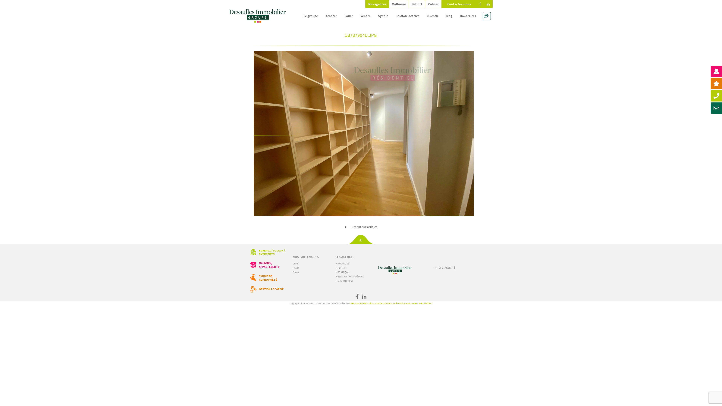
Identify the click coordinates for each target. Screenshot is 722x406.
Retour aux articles (364, 227)
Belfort (417, 4)
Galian (296, 272)
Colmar (433, 4)
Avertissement (425, 303)
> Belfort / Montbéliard (349, 276)
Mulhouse (399, 4)
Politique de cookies (407, 303)
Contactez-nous (459, 4)
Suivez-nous (443, 268)
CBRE (296, 263)
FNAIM (296, 268)
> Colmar (340, 268)
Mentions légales (358, 303)
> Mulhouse (342, 263)
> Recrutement (344, 281)
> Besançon (342, 272)
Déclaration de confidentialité (382, 303)
